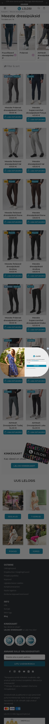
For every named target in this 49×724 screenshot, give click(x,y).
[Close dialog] (48, 348)
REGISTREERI (36, 365)
